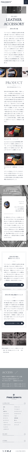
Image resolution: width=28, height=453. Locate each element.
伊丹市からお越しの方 (7, 386)
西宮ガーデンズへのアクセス (12, 284)
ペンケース (5, 427)
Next (25, 243)
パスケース (5, 422)
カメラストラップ (18, 411)
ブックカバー (17, 409)
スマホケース (6, 415)
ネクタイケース (17, 413)
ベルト (15, 415)
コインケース (6, 413)
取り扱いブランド (20, 335)
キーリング (16, 424)
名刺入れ (5, 411)
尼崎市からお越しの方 (19, 383)
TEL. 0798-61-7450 (6, 380)
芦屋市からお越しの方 (19, 386)
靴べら (15, 420)
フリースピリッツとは (7, 335)
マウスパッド (17, 406)
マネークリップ (17, 422)
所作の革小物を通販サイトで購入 (13, 323)
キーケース (5, 418)
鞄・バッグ (20, 342)
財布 (7, 342)
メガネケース (6, 429)
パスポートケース (6, 424)
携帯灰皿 (16, 418)
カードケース (6, 420)
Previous (23, 243)
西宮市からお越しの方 (7, 383)
